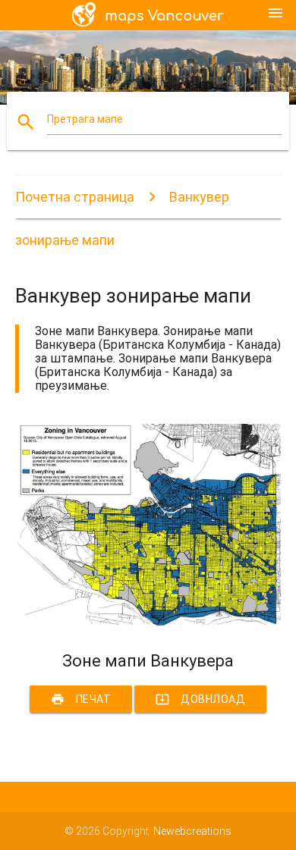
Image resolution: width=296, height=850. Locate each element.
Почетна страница (74, 197)
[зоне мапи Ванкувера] (148, 625)
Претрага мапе (85, 119)
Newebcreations (192, 831)
